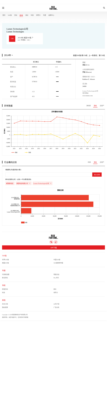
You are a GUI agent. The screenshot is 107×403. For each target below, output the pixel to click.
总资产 (102, 105)
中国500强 (57, 259)
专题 (44, 15)
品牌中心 (51, 15)
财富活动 (5, 289)
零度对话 (56, 274)
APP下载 (53, 248)
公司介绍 (56, 304)
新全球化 (5, 278)
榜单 (21, 15)
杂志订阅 (5, 304)
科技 (32, 15)
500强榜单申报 (58, 263)
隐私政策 (5, 307)
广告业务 (56, 307)
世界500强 (5, 259)
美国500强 (5, 263)
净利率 (88, 105)
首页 (3, 15)
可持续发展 (5, 274)
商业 (26, 15)
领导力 (38, 15)
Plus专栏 (56, 278)
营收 (95, 105)
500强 (10, 15)
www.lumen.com (87, 95)
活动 (15, 15)
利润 (89, 162)
